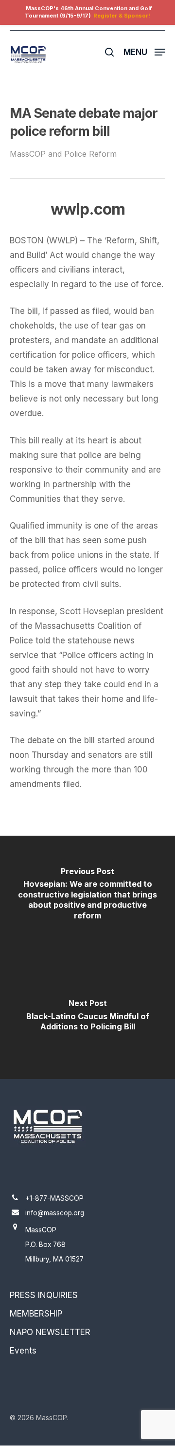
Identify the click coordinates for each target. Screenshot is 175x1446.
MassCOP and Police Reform (63, 154)
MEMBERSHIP (36, 1313)
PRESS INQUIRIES (44, 1295)
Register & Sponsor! (121, 15)
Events (23, 1350)
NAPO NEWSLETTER (50, 1332)
